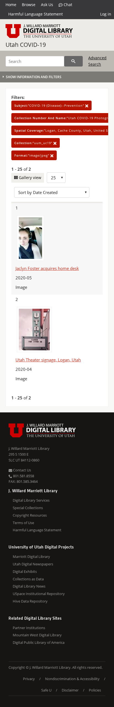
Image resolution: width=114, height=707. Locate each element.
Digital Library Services (31, 500)
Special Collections (28, 507)
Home (11, 4)
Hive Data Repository (30, 601)
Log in (105, 14)
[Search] (73, 61)
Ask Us (47, 4)
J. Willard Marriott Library (29, 448)
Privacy (29, 678)
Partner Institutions (29, 627)
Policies (95, 690)
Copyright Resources (30, 515)
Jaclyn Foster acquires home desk (47, 268)
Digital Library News (29, 586)
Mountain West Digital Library (37, 634)
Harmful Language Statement (35, 14)
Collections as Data (28, 578)
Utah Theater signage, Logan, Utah (48, 360)
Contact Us (21, 470)
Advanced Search (97, 61)
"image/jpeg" (32, 155)
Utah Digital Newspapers (33, 563)
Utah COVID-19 (26, 45)
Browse (28, 4)
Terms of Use (23, 522)
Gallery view (29, 177)
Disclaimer (70, 690)
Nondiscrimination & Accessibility (72, 678)
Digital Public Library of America (38, 642)
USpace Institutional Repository (39, 593)
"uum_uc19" (33, 143)
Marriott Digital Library (31, 556)
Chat (67, 4)
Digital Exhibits (25, 571)
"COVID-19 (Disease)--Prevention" (49, 105)
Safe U (46, 690)
